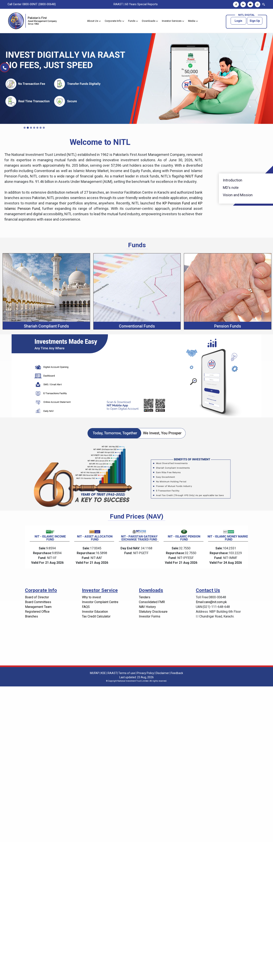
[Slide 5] (37, 128)
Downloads (149, 20)
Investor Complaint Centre (100, 602)
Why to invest (91, 597)
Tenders (144, 597)
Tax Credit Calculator (96, 616)
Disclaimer (162, 673)
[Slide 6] (41, 128)
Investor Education (95, 611)
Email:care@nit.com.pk (211, 602)
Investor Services (172, 20)
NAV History (147, 607)
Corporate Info (113, 20)
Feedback (177, 673)
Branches (31, 616)
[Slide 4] (34, 128)
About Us (93, 20)
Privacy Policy (145, 673)
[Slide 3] (31, 128)
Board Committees (38, 602)
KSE (103, 673)
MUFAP (94, 673)
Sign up (255, 20)
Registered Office (37, 611)
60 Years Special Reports (141, 4)
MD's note (231, 187)
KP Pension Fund (176, 203)
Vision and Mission (238, 195)
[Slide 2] (28, 128)
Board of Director (37, 597)
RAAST (118, 4)
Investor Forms (149, 616)
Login (238, 20)
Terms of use (126, 673)
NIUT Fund (193, 176)
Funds (132, 20)
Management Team (38, 607)
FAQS (86, 607)
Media (192, 20)
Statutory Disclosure (153, 611)
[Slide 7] (44, 128)
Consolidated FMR (152, 602)
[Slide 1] (25, 128)
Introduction (232, 180)
